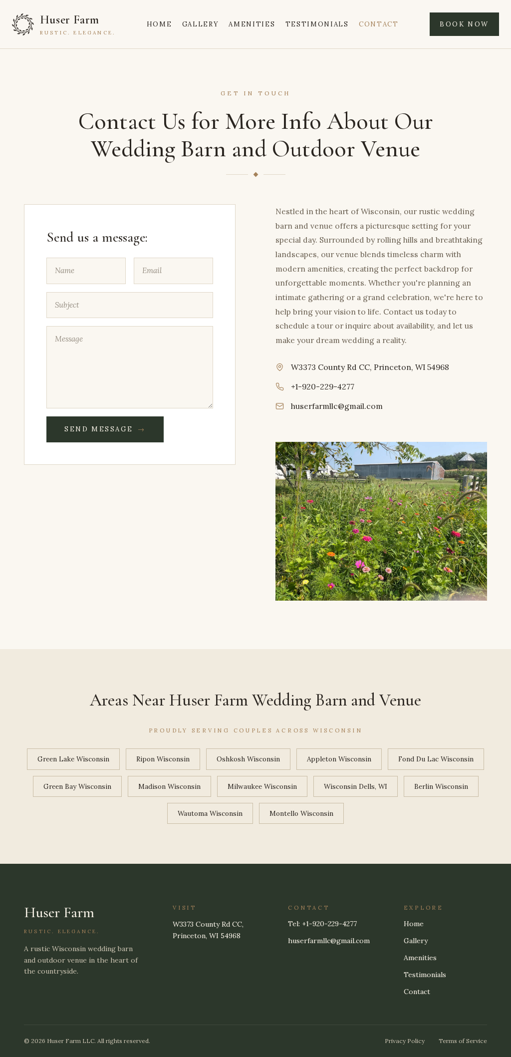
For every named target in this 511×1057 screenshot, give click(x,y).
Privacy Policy (405, 1041)
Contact (379, 24)
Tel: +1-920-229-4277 (322, 923)
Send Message (105, 429)
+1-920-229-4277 (322, 386)
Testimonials (317, 24)
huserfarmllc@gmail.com (337, 406)
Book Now (464, 24)
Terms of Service (463, 1041)
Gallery (200, 24)
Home (159, 24)
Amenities (252, 24)
